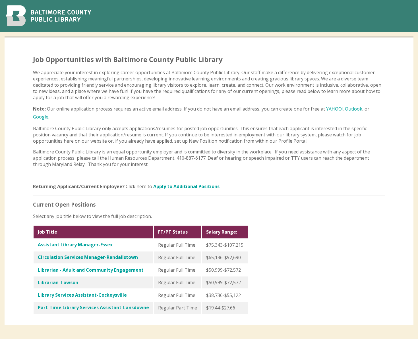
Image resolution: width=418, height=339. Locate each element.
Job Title (47, 232)
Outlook (353, 109)
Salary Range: (221, 232)
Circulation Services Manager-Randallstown (88, 257)
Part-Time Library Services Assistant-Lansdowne (93, 307)
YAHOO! (334, 109)
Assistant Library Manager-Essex (75, 245)
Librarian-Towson (58, 282)
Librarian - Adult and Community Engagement (91, 270)
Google (40, 117)
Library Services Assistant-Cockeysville (82, 295)
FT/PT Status (173, 232)
